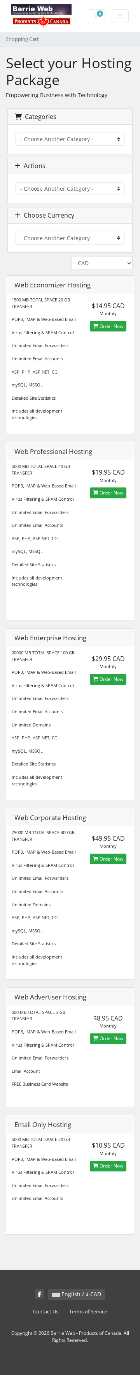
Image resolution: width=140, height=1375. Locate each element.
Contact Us (45, 1311)
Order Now (110, 326)
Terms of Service (88, 1311)
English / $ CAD (80, 1294)
